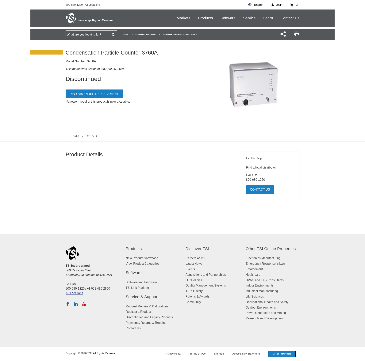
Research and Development (264, 318)
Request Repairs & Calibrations (147, 306)
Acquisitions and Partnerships (206, 274)
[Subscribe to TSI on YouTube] (84, 304)
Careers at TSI (195, 258)
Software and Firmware (141, 282)
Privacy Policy (173, 353)
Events (190, 269)
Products (205, 18)
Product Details (83, 136)
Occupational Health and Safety (267, 302)
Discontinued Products (145, 35)
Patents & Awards (197, 296)
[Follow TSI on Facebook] (68, 304)
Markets (183, 18)
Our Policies (194, 280)
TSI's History (194, 291)
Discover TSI (197, 248)
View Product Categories (142, 263)
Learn (268, 18)
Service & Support (142, 296)
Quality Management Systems (206, 285)
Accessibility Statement (246, 353)
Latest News (194, 263)
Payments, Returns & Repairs (146, 322)
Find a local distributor (261, 167)
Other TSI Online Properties (271, 248)
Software (228, 18)
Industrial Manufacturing (262, 291)
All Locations (93, 4)
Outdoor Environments (261, 307)
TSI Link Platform (137, 287)
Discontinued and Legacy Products (149, 317)
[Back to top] (360, 356)
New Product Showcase (142, 258)
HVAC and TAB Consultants (265, 280)
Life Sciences (255, 296)
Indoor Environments (260, 285)
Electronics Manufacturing (263, 258)
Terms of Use (198, 353)
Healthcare (253, 274)
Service (249, 18)
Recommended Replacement (94, 94)
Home (125, 35)
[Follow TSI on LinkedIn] (76, 304)
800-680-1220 (74, 4)
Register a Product (138, 311)
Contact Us (290, 18)
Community (193, 302)
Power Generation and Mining (266, 312)
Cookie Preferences (282, 354)
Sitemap (219, 353)
